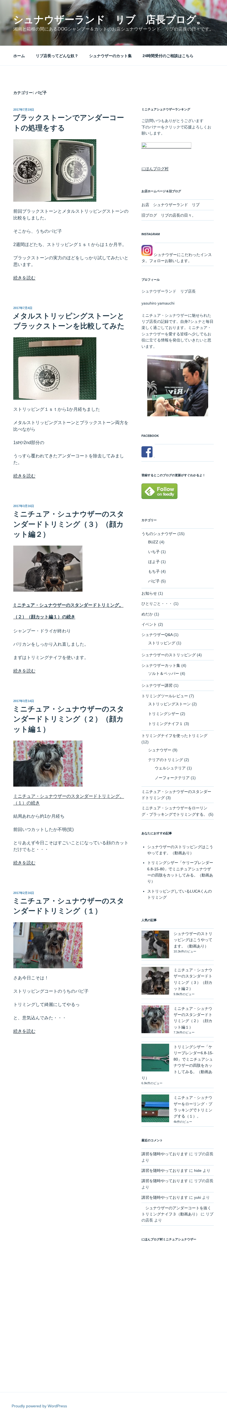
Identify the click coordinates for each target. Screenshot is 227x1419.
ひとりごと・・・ (156, 603)
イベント (149, 624)
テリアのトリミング (165, 759)
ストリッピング (161, 643)
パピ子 (154, 581)
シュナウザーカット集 (160, 665)
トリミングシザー (163, 713)
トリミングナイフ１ (165, 723)
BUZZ (153, 542)
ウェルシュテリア (170, 768)
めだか (147, 614)
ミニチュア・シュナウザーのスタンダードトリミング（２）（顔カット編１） (68, 719)
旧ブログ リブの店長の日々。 (168, 215)
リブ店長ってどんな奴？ (57, 56)
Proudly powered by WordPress (39, 1406)
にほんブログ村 (155, 168)
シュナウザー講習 (156, 685)
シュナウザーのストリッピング (168, 655)
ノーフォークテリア (172, 778)
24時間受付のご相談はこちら (168, 56)
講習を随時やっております (164, 1154)
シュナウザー (159, 750)
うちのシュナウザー (158, 533)
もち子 (154, 571)
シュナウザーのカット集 (110, 56)
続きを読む (24, 277)
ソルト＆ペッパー (163, 673)
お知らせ (149, 593)
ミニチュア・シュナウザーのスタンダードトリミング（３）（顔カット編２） (68, 524)
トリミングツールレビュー (164, 696)
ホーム (19, 56)
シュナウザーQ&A (156, 634)
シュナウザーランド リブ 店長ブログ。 (109, 19)
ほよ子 (154, 561)
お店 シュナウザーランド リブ (170, 204)
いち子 (154, 551)
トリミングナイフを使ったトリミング (174, 735)
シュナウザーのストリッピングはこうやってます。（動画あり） (193, 939)
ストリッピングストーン (169, 704)
